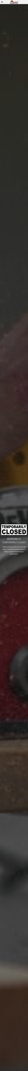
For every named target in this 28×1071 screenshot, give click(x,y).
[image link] (14, 2)
